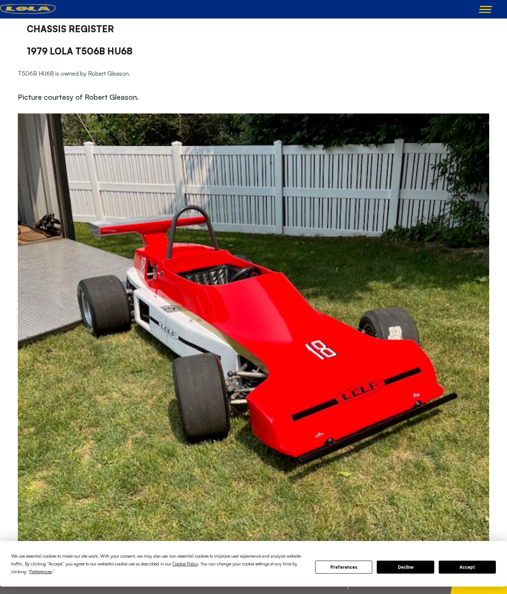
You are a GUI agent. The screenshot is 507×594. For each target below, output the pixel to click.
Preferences (343, 567)
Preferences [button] (40, 571)
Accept (467, 567)
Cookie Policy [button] (185, 564)
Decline (405, 567)
